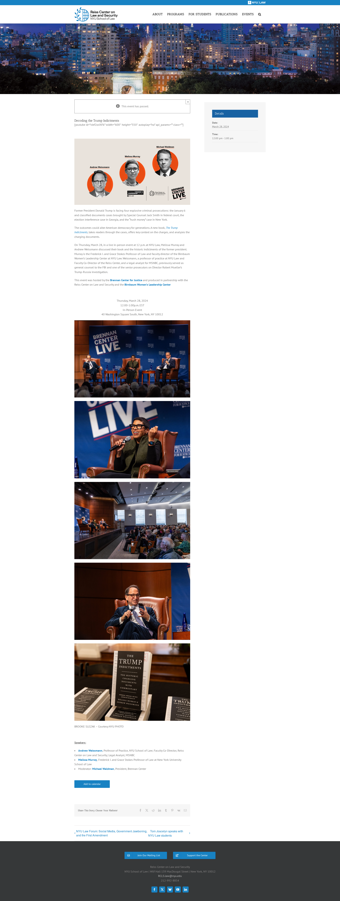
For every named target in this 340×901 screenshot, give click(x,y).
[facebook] (154, 889)
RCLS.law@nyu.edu (170, 876)
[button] (259, 14)
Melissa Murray (87, 759)
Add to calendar (92, 784)
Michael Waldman (103, 769)
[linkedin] (186, 889)
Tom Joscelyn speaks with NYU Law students (165, 833)
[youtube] (178, 889)
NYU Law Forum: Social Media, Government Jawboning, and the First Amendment (111, 833)
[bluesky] (170, 889)
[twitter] (162, 889)
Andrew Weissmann (90, 750)
